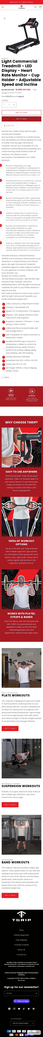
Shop (21, 930)
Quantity (5, 100)
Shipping (4, 92)
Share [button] (6, 377)
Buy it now (21, 119)
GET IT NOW (10, 728)
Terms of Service (10, 972)
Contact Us (21, 955)
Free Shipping (21, 940)
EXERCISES (10, 125)
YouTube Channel (21, 945)
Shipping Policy (22, 972)
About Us (21, 950)
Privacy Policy (33, 972)
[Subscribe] (36, 993)
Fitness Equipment (21, 935)
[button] (2, 7)
